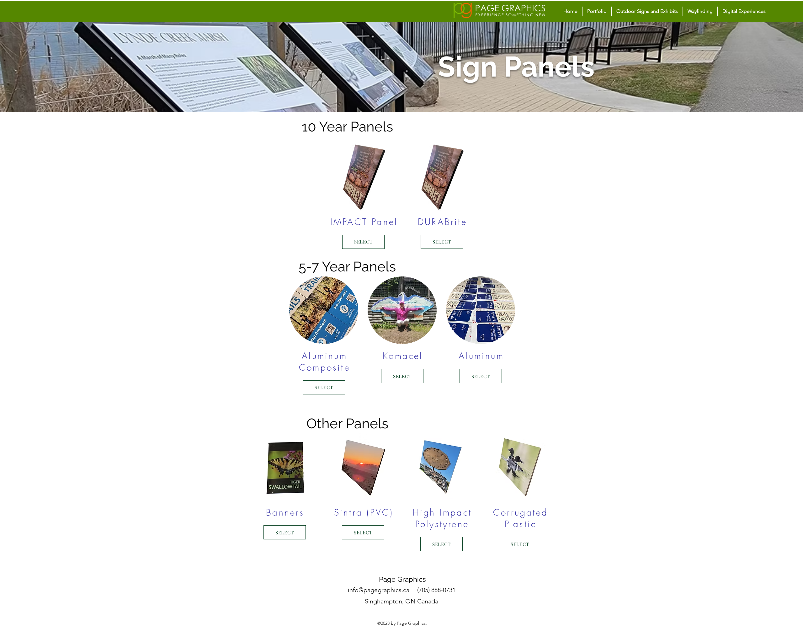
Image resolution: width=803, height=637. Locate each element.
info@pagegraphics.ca (378, 590)
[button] (647, 11)
